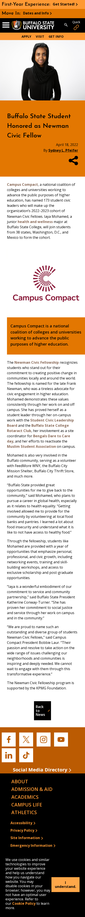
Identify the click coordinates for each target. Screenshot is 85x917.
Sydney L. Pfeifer (63, 150)
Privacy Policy (22, 830)
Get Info (56, 36)
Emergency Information (31, 845)
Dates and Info (36, 13)
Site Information (25, 837)
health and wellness (35, 221)
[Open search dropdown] (66, 25)
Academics (25, 797)
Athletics (24, 812)
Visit (40, 36)
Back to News (40, 710)
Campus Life (26, 804)
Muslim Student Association (31, 446)
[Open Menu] (6, 25)
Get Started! (64, 4)
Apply (26, 36)
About (19, 781)
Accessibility (21, 822)
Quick (76, 22)
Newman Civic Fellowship (36, 362)
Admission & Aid (32, 789)
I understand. (65, 884)
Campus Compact (22, 184)
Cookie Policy (24, 903)
